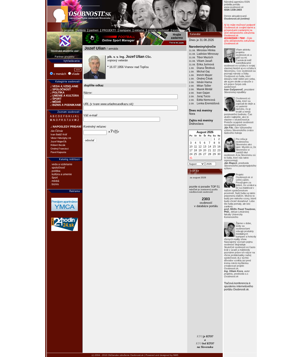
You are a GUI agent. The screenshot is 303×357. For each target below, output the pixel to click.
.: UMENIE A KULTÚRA (63, 95)
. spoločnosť (57, 167)
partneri (93, 30)
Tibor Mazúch (205, 57)
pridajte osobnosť (158, 30)
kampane (125, 30)
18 (195, 150)
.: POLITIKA (56, 92)
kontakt (177, 30)
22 (214, 150)
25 (195, 154)
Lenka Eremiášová (208, 103)
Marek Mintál (204, 89)
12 (200, 146)
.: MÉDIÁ (54, 101)
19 (200, 150)
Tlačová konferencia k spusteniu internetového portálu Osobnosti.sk (238, 286)
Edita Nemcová (206, 99)
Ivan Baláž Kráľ (59, 134)
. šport (54, 177)
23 (218, 150)
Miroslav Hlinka (206, 50)
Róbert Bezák (58, 145)
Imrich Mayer (204, 75)
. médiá (54, 180)
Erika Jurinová (205, 64)
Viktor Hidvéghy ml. (61, 138)
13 (204, 146)
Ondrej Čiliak (204, 78)
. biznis (54, 184)
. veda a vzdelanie (61, 164)
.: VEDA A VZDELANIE (62, 86)
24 (191, 154)
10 (191, 146)
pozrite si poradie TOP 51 (204, 186)
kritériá (81, 30)
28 (209, 154)
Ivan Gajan (203, 92)
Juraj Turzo (203, 96)
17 (191, 150)
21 (209, 150)
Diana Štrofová (206, 68)
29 (214, 154)
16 (218, 146)
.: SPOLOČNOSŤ (59, 89)
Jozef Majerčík (59, 141)
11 (195, 146)
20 (204, 150)
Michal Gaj (203, 71)
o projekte (68, 30)
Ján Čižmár (57, 131)
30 (218, 154)
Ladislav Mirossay (207, 53)
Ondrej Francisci (60, 148)
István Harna (204, 82)
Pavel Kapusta (58, 152)
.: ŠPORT (54, 98)
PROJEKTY (109, 30)
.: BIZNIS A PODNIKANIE (64, 105)
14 (209, 146)
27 (204, 154)
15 (214, 146)
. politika (55, 171)
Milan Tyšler (204, 85)
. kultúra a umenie (61, 174)
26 (200, 154)
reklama (139, 30)
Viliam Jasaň (204, 60)
